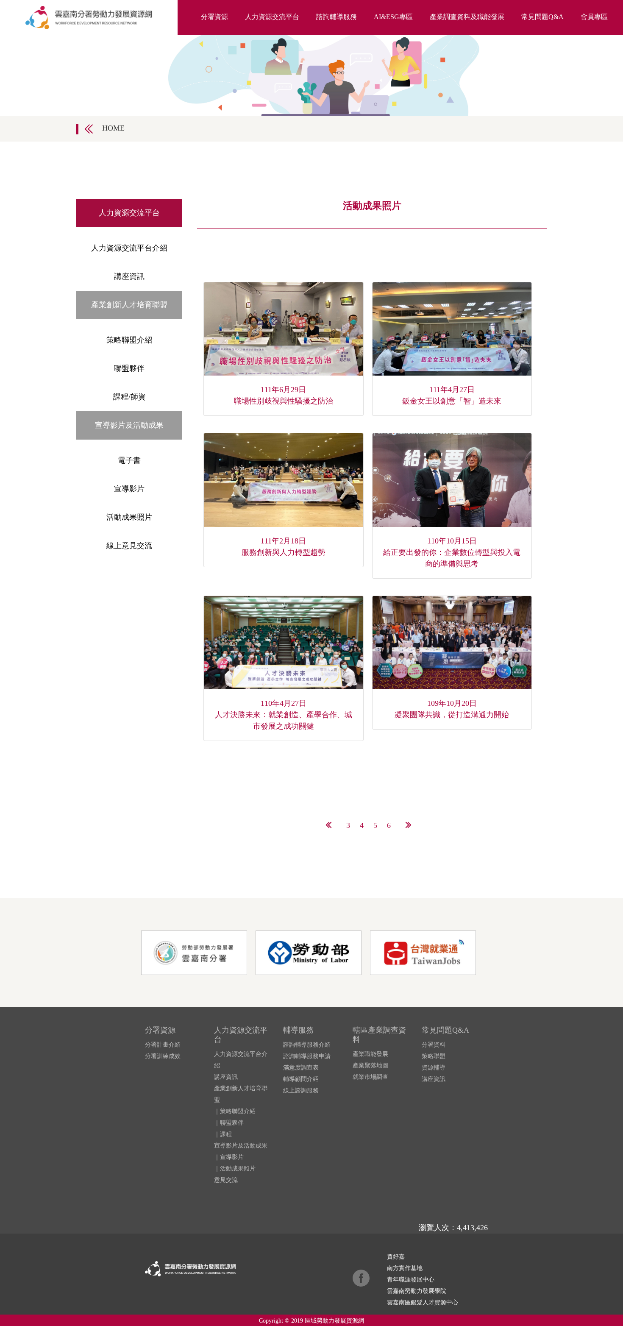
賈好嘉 (396, 1257)
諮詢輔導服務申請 (307, 1056)
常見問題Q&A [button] (542, 16)
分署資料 (433, 1045)
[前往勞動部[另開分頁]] (313, 952)
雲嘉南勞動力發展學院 (416, 1291)
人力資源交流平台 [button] (272, 16)
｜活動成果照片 (235, 1168)
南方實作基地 (405, 1268)
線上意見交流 (129, 545)
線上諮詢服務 (301, 1090)
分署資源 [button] (214, 16)
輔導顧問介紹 (301, 1079)
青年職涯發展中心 (410, 1279)
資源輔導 (433, 1067)
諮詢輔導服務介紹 (307, 1045)
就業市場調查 (370, 1077)
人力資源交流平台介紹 (129, 248)
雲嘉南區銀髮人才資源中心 (422, 1302)
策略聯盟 (433, 1056)
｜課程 (223, 1134)
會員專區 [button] (594, 16)
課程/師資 (129, 397)
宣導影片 (129, 489)
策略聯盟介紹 (129, 340)
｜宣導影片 (229, 1157)
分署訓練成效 (163, 1056)
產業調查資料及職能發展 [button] (467, 16)
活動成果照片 (129, 517)
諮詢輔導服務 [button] (336, 16)
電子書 (129, 460)
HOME (113, 128)
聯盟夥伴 (129, 368)
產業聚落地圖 (370, 1065)
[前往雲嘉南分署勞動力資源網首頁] (89, 17)
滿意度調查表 (301, 1067)
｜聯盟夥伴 (229, 1123)
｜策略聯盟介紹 (235, 1111)
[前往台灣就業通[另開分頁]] (426, 952)
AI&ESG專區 (393, 16)
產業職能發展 (370, 1054)
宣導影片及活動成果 (240, 1145)
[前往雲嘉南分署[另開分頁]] (198, 952)
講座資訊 (129, 276)
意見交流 (226, 1180)
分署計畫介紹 (163, 1045)
